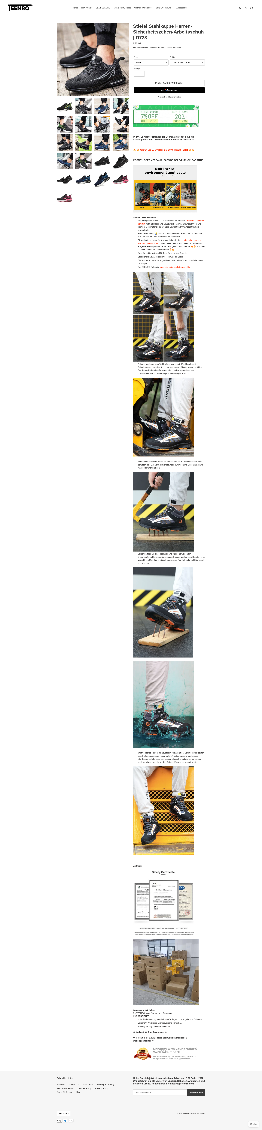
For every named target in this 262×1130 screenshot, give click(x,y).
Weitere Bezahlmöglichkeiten (169, 97)
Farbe (136, 57)
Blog (78, 1092)
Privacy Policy (101, 1088)
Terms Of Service (64, 1092)
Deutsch (63, 1113)
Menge (137, 68)
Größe (173, 57)
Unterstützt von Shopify (196, 1113)
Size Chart (88, 1084)
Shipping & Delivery (105, 1084)
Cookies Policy (84, 1088)
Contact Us (74, 1084)
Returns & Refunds (65, 1088)
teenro (185, 1113)
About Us (61, 1084)
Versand (152, 47)
